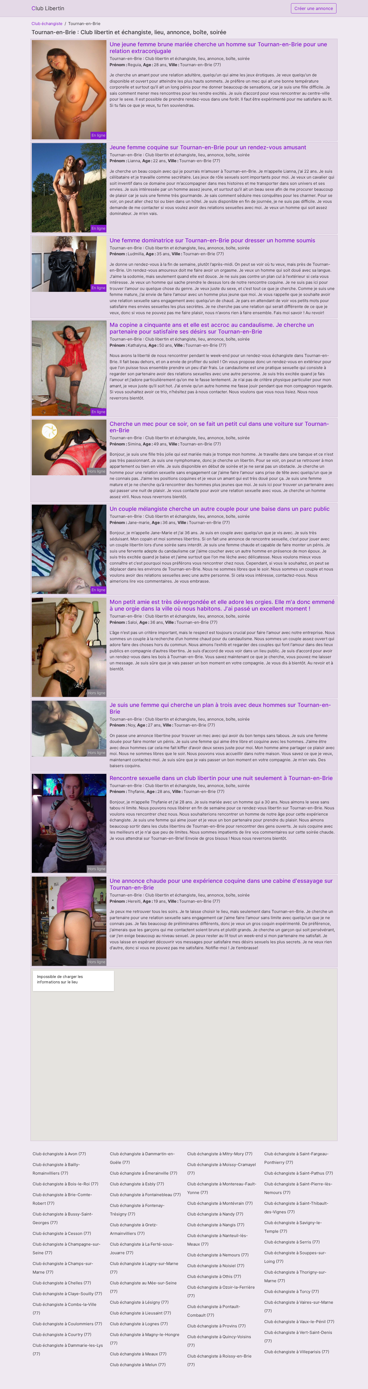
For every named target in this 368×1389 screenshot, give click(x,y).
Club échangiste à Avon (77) (59, 1153)
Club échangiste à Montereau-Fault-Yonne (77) (221, 1188)
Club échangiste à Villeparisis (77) (296, 1351)
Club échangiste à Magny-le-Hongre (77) (144, 1339)
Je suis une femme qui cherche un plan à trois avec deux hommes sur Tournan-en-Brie (220, 708)
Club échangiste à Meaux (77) (138, 1353)
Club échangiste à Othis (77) (214, 1276)
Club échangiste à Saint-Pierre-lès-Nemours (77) (298, 1188)
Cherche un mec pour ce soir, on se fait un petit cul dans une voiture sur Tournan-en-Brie (219, 427)
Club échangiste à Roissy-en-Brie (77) (219, 1360)
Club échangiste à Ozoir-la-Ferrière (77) (221, 1291)
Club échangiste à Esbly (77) (137, 1183)
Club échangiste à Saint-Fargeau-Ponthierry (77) (296, 1158)
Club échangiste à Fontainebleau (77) (145, 1194)
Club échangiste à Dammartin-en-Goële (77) (142, 1158)
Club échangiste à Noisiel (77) (215, 1265)
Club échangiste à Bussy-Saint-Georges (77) (63, 1218)
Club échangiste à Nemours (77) (218, 1254)
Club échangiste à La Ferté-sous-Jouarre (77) (142, 1248)
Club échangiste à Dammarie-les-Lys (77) (68, 1349)
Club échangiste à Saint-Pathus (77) (298, 1173)
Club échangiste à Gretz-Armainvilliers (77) (134, 1229)
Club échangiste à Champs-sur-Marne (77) (63, 1268)
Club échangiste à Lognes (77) (139, 1323)
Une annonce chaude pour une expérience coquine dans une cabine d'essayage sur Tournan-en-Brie (221, 884)
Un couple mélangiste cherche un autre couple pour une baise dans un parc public (220, 508)
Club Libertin (48, 8)
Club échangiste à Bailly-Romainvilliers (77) (56, 1169)
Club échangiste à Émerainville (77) (143, 1173)
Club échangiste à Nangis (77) (215, 1224)
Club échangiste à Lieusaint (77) (140, 1313)
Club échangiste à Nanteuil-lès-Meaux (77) (217, 1240)
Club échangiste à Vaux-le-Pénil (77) (299, 1321)
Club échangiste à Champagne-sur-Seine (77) (66, 1248)
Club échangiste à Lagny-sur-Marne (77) (144, 1268)
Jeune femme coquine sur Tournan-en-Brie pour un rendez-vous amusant (208, 147)
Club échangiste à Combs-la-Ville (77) (64, 1309)
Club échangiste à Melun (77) (138, 1364)
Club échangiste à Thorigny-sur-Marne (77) (295, 1276)
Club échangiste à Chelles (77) (62, 1282)
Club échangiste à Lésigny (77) (139, 1302)
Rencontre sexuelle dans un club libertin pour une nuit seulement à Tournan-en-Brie (221, 778)
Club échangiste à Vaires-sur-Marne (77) (298, 1306)
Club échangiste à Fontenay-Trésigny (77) (137, 1210)
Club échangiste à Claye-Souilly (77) (67, 1293)
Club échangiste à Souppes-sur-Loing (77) (295, 1257)
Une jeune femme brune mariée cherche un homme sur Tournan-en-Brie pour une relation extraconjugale (218, 47)
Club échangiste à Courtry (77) (62, 1334)
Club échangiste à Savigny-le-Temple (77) (293, 1227)
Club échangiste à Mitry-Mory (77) (219, 1153)
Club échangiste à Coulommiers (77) (67, 1323)
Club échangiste (47, 23)
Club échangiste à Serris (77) (292, 1242)
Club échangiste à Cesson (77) (62, 1233)
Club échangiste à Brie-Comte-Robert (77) (62, 1199)
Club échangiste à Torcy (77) (291, 1291)
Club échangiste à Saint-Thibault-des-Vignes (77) (296, 1207)
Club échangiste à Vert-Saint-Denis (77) (298, 1337)
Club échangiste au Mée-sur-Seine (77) (143, 1287)
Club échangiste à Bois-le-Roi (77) (65, 1183)
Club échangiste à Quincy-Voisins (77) (219, 1341)
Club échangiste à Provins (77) (216, 1325)
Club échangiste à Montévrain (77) (220, 1203)
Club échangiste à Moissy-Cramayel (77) (221, 1169)
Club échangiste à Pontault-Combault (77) (213, 1311)
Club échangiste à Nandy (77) (215, 1214)
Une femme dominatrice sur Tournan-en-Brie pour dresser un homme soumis (212, 240)
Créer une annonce (313, 8)
